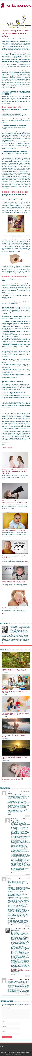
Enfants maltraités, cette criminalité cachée (13, 581)
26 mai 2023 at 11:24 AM (24, 979)
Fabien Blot (14, 819)
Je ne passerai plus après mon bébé (13, 779)
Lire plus (12, 508)
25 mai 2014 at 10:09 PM (24, 791)
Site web (4, 1031)
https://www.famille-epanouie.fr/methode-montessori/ (20, 969)
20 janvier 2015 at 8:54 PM (24, 928)
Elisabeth (10, 979)
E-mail (4, 1026)
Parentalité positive (13, 38)
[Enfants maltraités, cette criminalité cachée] (15, 573)
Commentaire (6, 1008)
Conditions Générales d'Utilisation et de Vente (13, 1052)
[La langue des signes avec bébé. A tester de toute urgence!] (15, 547)
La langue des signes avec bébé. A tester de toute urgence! (13, 556)
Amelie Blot (5, 38)
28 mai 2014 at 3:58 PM (25, 818)
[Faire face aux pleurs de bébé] (15, 598)
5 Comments (21, 38)
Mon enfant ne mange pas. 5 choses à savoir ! (14, 530)
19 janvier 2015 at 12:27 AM (24, 878)
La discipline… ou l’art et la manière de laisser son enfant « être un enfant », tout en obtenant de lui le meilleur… (14, 471)
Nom (3, 1021)
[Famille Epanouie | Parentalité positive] (16, 5)
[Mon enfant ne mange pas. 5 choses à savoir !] (15, 525)
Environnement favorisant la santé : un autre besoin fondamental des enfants (14, 670)
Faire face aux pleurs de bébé (10, 608)
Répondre (28, 815)
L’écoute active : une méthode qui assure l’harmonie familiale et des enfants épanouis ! (14, 501)
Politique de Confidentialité (18, 1054)
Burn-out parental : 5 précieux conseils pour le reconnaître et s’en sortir (16, 713)
